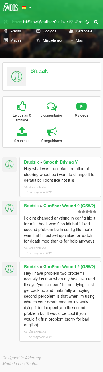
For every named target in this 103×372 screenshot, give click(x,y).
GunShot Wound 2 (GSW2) (69, 205)
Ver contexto (37, 187)
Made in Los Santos (20, 363)
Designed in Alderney (21, 358)
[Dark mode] (87, 21)
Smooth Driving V (60, 162)
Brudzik (39, 70)
